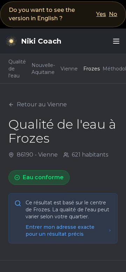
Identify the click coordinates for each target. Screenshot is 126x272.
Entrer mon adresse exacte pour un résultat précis (60, 230)
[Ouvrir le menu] (116, 41)
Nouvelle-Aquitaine (43, 68)
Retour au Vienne (42, 104)
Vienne (69, 69)
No (113, 14)
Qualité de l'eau (17, 69)
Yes (101, 14)
